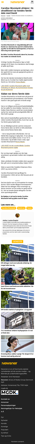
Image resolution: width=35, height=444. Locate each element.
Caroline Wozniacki (8, 208)
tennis (29, 208)
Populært (4, 430)
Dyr (2, 417)
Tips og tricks (6, 436)
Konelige (4, 426)
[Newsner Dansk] (17, 2)
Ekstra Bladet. (20, 82)
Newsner (3, 15)
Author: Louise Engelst (7, 18)
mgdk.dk (4, 388)
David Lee (21, 208)
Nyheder (4, 420)
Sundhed (4, 433)
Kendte (8, 15)
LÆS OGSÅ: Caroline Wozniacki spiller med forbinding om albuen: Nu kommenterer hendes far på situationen (17, 88)
